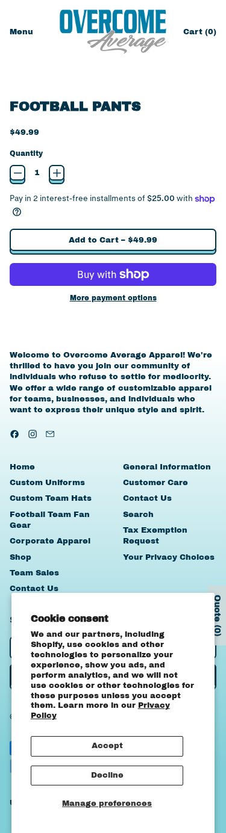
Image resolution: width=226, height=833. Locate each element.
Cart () (199, 35)
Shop (20, 557)
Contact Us (34, 588)
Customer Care (155, 482)
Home (22, 467)
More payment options (113, 298)
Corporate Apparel (50, 541)
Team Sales (34, 573)
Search (138, 514)
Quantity (26, 153)
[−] (17, 173)
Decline (107, 775)
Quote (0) (217, 616)
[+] (56, 173)
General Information (167, 467)
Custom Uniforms (47, 482)
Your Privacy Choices (169, 557)
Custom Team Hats (51, 498)
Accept (107, 746)
